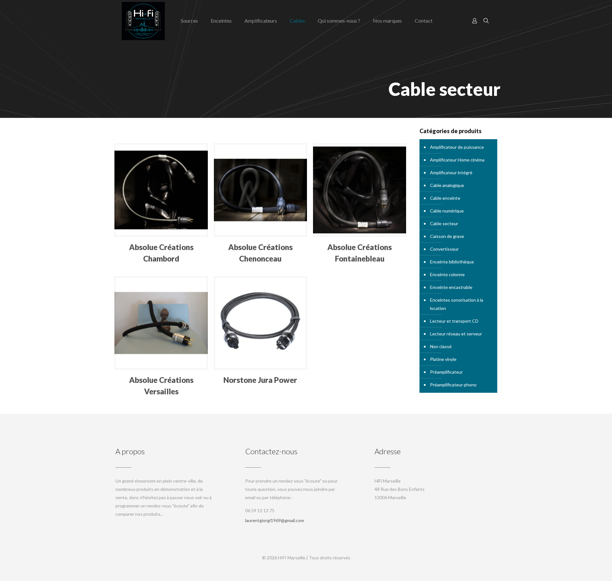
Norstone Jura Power (260, 379)
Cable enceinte (445, 198)
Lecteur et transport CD (454, 321)
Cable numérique (447, 210)
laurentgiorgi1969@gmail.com (274, 520)
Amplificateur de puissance (457, 147)
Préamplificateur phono (453, 384)
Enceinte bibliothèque (452, 261)
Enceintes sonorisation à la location (456, 304)
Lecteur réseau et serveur (456, 333)
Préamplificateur (446, 372)
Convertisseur (444, 249)
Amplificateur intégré (451, 172)
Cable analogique (447, 185)
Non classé (441, 346)
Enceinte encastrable (451, 287)
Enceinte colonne (447, 274)
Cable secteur (444, 223)
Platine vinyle (443, 359)
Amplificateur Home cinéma (457, 159)
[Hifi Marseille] (143, 20)
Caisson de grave (447, 236)
